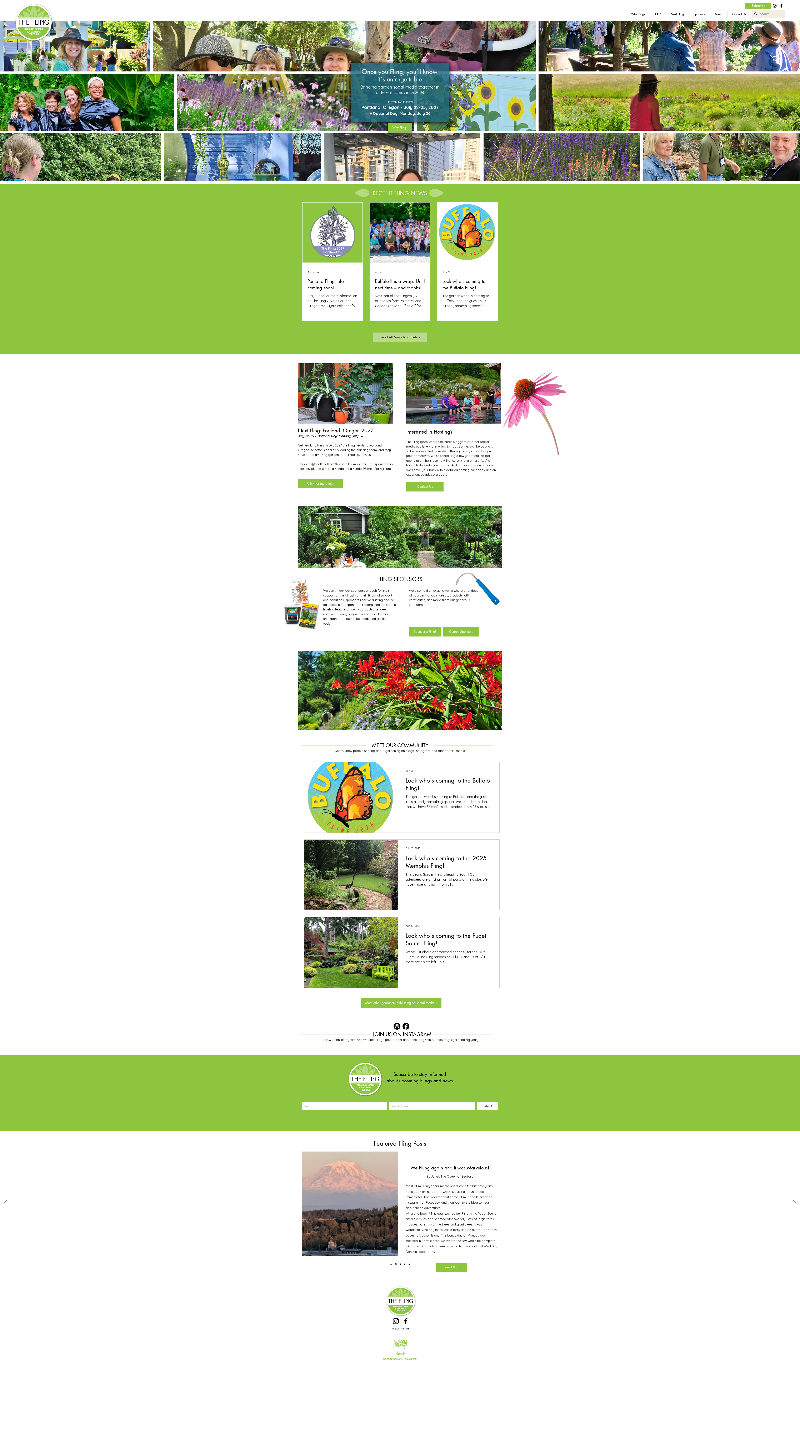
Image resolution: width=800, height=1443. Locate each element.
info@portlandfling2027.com (326, 464)
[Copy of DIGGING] (399, 1264)
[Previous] (5, 1203)
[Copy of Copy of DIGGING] (404, 1264)
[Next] (794, 1203)
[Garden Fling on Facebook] (405, 1026)
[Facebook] (781, 6)
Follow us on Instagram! (339, 1040)
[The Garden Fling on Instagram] (397, 1026)
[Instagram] (774, 6)
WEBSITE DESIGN (392, 1359)
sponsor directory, (360, 605)
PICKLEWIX (411, 1359)
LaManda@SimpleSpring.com (369, 469)
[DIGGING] (391, 1264)
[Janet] (395, 1264)
